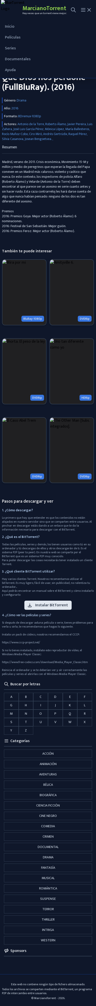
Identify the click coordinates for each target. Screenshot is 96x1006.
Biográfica (48, 795)
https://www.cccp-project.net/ (21, 642)
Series (10, 48)
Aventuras (48, 774)
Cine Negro (48, 816)
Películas (12, 37)
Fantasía (48, 867)
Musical (48, 878)
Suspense (48, 899)
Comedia (48, 826)
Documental (48, 847)
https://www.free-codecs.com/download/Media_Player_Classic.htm (45, 662)
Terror (48, 909)
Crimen (48, 836)
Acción (48, 753)
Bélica (48, 785)
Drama (48, 857)
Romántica (48, 888)
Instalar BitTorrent (51, 605)
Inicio (9, 26)
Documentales (18, 59)
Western (48, 940)
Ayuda (10, 70)
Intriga (48, 930)
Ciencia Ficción (48, 805)
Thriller (48, 919)
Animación (48, 764)
